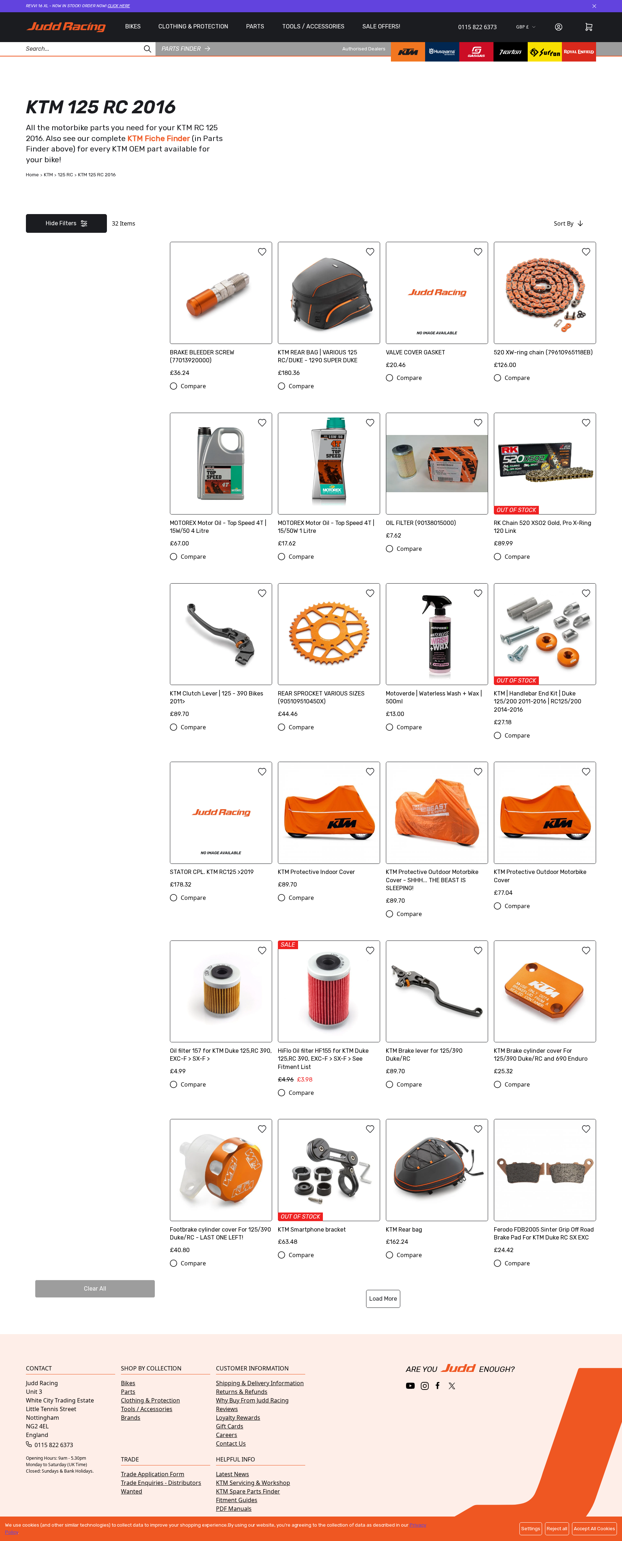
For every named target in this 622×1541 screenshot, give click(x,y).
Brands (130, 1418)
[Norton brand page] (510, 52)
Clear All (95, 1288)
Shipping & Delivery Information (260, 1383)
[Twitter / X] (452, 1386)
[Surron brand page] (545, 52)
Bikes (128, 1383)
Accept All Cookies (594, 1528)
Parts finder (181, 48)
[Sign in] (558, 27)
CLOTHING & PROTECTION (193, 26)
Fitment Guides (236, 1500)
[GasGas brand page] (476, 52)
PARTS (255, 26)
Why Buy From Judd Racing (252, 1400)
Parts (128, 1392)
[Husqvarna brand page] (442, 52)
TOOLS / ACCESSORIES (313, 26)
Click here (119, 6)
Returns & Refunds (241, 1392)
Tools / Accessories (146, 1409)
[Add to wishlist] (262, 252)
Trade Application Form (152, 1474)
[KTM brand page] (408, 52)
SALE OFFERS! (381, 26)
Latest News (232, 1474)
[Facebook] (438, 1386)
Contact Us (231, 1443)
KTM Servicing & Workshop (253, 1483)
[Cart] (589, 27)
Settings (530, 1528)
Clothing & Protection (150, 1400)
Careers (226, 1435)
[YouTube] (410, 1386)
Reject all (557, 1528)
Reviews (227, 1409)
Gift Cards (229, 1426)
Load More (383, 1298)
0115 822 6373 (477, 27)
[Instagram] (425, 1386)
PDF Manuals (234, 1509)
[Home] (66, 27)
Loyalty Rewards (238, 1418)
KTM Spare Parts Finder (248, 1491)
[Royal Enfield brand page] (579, 52)
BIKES (133, 26)
